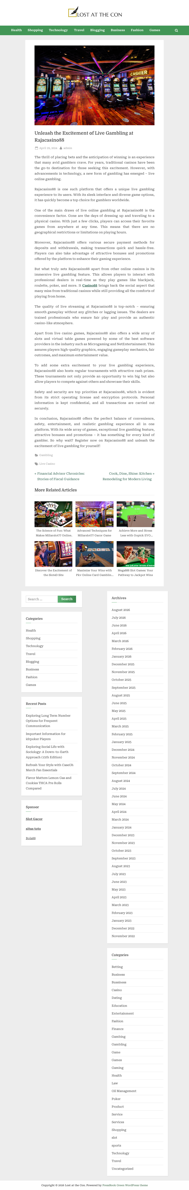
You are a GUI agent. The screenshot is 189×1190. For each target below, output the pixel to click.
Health (16, 30)
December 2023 (123, 835)
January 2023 (121, 920)
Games (155, 30)
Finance (117, 1029)
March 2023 (120, 905)
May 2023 (119, 889)
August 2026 (121, 610)
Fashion (137, 30)
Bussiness (119, 982)
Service (117, 1114)
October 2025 (121, 679)
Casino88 (89, 285)
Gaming (117, 1068)
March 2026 (120, 641)
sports (116, 1145)
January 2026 (121, 656)
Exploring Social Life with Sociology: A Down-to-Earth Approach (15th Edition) (47, 752)
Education (119, 1005)
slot (114, 1137)
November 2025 (123, 672)
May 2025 (119, 711)
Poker (116, 1099)
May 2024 (119, 804)
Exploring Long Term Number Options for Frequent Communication (48, 721)
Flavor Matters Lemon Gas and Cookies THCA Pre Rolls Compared (48, 783)
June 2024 (119, 796)
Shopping (35, 30)
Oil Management (124, 1091)
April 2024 (119, 812)
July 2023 (119, 874)
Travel (79, 30)
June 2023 (119, 882)
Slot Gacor (34, 819)
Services (118, 1122)
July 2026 (119, 617)
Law (115, 1083)
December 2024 (123, 749)
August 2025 (121, 695)
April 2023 (119, 897)
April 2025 (119, 718)
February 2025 (122, 734)
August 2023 (121, 866)
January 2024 (121, 827)
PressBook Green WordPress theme (125, 1185)
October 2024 (121, 765)
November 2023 (123, 843)
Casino (117, 990)
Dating (117, 998)
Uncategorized (122, 1168)
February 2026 (122, 649)
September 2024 (123, 773)
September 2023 (123, 858)
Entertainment (123, 1013)
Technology (58, 30)
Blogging (97, 30)
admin (67, 148)
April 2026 (119, 633)
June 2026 (119, 625)
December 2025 (123, 664)
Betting (117, 967)
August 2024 (121, 781)
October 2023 (121, 850)
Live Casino (47, 463)
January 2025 (121, 742)
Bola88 (31, 838)
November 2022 (123, 936)
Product (118, 1106)
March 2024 (120, 819)
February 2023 (122, 913)
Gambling (46, 455)
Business (118, 30)
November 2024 (123, 757)
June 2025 (119, 703)
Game (116, 1052)
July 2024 (119, 788)
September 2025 (123, 687)
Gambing (119, 1036)
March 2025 (120, 726)
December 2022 (123, 928)
